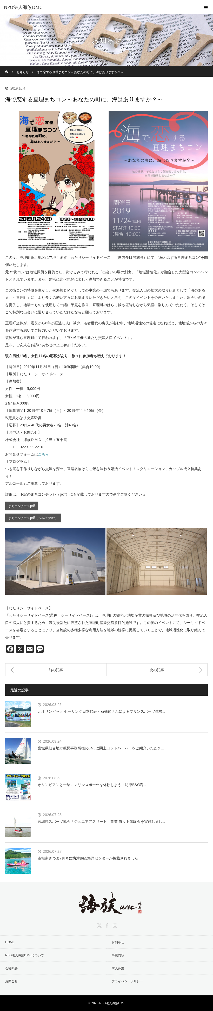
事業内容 (118, 955)
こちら (43, 454)
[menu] (205, 7)
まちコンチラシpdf (21, 506)
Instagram (114, 924)
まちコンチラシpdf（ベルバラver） (33, 518)
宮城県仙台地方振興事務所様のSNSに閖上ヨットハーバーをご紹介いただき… (101, 747)
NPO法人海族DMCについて (24, 955)
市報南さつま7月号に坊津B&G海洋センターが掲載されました (88, 858)
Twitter (99, 924)
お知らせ (118, 942)
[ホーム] (7, 68)
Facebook (106, 924)
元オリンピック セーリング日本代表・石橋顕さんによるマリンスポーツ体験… (101, 711)
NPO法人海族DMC (23, 7)
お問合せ (11, 981)
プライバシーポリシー (127, 981)
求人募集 (118, 968)
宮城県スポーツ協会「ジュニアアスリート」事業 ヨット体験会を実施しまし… (101, 821)
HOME (10, 942)
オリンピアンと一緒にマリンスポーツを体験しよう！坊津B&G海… (92, 784)
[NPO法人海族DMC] (106, 910)
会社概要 (11, 968)
